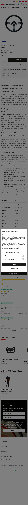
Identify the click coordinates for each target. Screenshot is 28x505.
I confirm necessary (14, 268)
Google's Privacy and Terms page (11, 248)
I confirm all (14, 264)
